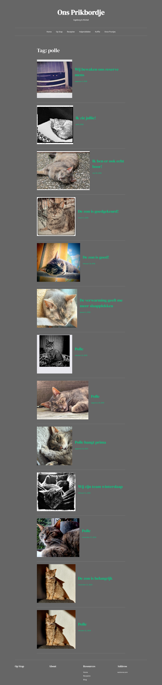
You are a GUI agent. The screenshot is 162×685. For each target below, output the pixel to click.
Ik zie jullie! (86, 118)
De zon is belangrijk (95, 578)
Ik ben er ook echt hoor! (108, 163)
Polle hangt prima (90, 442)
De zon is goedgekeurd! (98, 211)
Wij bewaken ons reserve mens (97, 72)
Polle (79, 349)
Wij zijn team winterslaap (100, 486)
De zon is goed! (96, 257)
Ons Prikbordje (81, 12)
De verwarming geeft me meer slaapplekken (101, 302)
